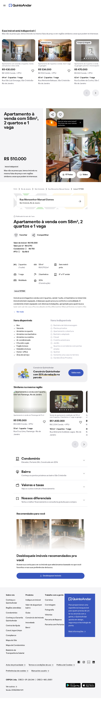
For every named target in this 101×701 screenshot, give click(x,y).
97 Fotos (69, 175)
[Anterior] (86, 92)
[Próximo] (95, 92)
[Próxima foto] (30, 50)
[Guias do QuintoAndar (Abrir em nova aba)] (88, 662)
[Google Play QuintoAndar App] (73, 685)
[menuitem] (15, 189)
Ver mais (20, 312)
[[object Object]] (80, 122)
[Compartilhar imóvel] (52, 114)
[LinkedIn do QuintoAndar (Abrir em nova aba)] (93, 662)
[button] (50, 460)
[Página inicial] (20, 5)
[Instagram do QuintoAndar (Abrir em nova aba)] (83, 662)
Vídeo (85, 175)
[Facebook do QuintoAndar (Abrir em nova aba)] (78, 662)
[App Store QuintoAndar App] (88, 685)
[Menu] (4, 5)
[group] (18, 63)
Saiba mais (76, 373)
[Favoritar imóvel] (60, 114)
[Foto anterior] (6, 50)
